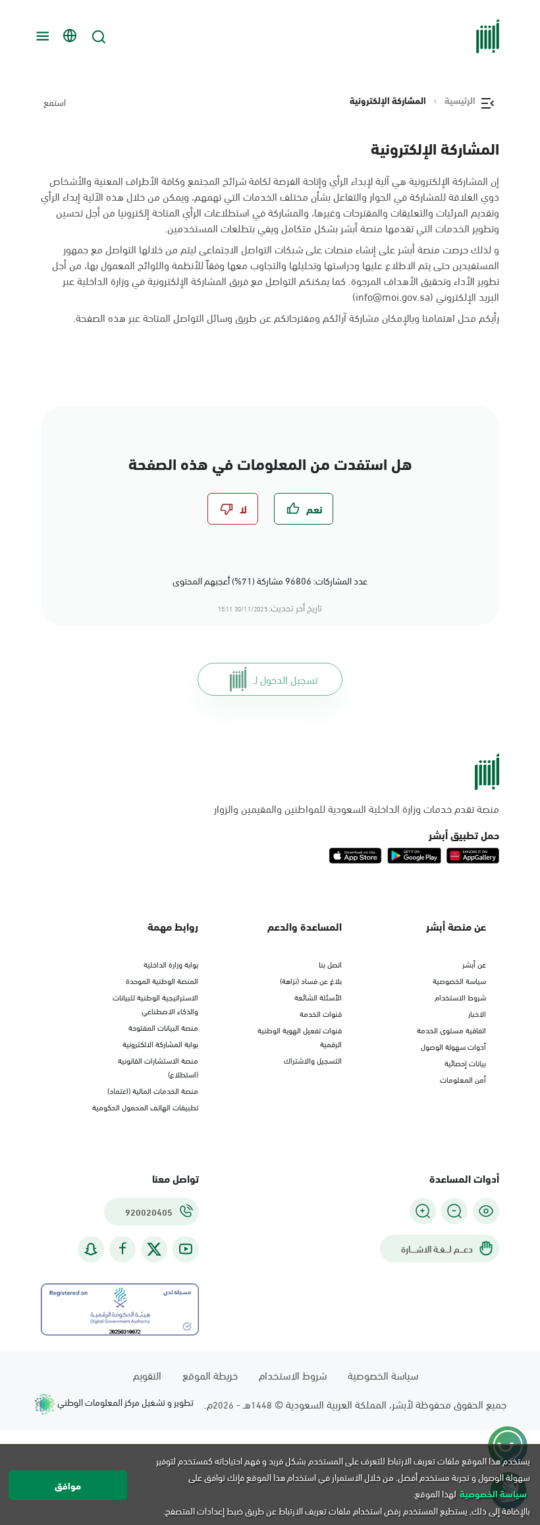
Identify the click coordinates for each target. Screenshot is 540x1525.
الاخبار (477, 1013)
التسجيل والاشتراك (313, 1059)
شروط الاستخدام (460, 996)
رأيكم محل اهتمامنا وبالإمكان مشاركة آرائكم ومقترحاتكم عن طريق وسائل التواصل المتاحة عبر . (286, 317)
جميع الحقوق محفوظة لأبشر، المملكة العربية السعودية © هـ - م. (355, 1403)
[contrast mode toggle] (486, 1211)
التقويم (147, 1374)
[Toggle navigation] (41, 36)
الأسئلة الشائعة (318, 996)
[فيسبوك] (122, 1249)
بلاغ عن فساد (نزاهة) (311, 980)
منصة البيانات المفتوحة (163, 1027)
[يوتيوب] (186, 1249)
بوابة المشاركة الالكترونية (160, 1043)
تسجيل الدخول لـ (285, 678)
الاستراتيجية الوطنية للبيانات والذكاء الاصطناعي (155, 1003)
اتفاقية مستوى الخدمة (451, 1029)
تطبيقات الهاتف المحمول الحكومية (145, 1106)
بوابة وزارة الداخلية (171, 963)
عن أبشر (474, 963)
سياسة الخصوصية (459, 980)
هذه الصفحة (101, 316)
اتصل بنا (330, 963)
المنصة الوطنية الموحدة (162, 980)
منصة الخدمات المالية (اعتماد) (152, 1090)
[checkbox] (303, 509)
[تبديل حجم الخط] (454, 1211)
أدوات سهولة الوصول (453, 1046)
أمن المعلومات (463, 1079)
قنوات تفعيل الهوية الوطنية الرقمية (299, 1036)
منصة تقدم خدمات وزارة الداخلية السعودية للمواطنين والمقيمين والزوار (356, 808)
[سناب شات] (91, 1249)
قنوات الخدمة (321, 1013)
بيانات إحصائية (465, 1062)
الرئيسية (460, 100)
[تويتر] (154, 1249)
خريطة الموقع (210, 1374)
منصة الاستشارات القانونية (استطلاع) (158, 1066)
